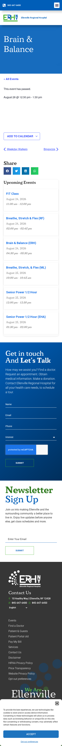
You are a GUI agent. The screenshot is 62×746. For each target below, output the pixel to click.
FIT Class (12, 193)
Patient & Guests (18, 631)
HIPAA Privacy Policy (20, 663)
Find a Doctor (16, 625)
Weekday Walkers (16, 149)
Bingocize (50, 149)
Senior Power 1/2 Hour (21, 292)
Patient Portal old (18, 636)
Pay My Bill (14, 641)
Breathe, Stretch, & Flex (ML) (26, 267)
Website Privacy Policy (21, 673)
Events (12, 620)
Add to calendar (20, 136)
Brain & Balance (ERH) (21, 243)
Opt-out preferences (29, 742)
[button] (57, 703)
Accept (31, 734)
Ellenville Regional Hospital (34, 18)
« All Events (11, 79)
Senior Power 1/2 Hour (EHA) (26, 317)
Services (13, 647)
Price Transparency (19, 668)
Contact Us (14, 652)
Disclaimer (14, 657)
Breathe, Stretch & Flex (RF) (25, 218)
